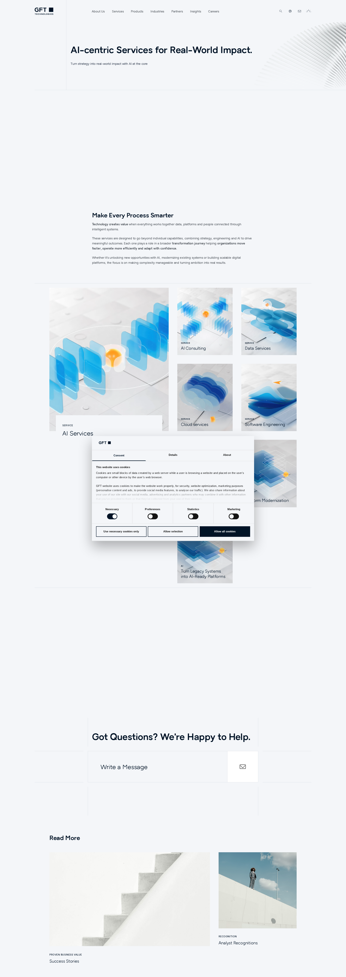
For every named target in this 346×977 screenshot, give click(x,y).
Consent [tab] (119, 455)
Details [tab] (173, 454)
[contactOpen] (242, 766)
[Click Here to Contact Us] (299, 11)
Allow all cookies (225, 531)
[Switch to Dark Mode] (308, 11)
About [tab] (227, 454)
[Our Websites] (290, 11)
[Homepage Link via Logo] (44, 11)
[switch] (153, 516)
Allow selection (173, 531)
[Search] (281, 11)
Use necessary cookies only (121, 531)
